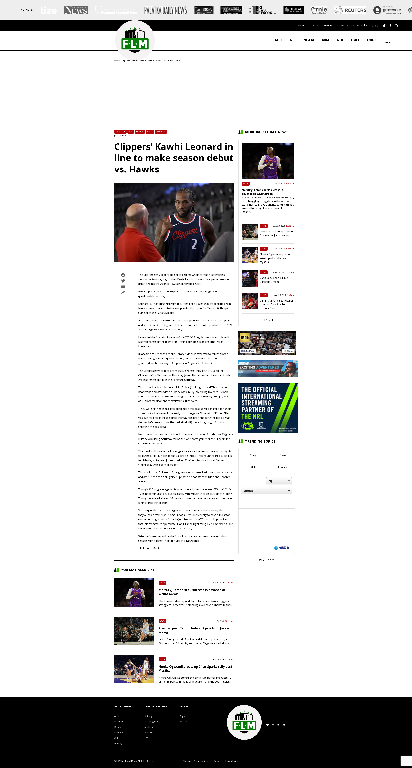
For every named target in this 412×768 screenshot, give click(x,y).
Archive (118, 716)
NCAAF (309, 40)
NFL (293, 40)
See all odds (266, 560)
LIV (146, 738)
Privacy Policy (360, 25)
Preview (139, 132)
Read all (268, 319)
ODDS (371, 40)
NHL (340, 40)
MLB (278, 40)
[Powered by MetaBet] (282, 547)
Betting (148, 716)
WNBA (162, 583)
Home (117, 60)
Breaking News (152, 721)
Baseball (118, 727)
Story (149, 132)
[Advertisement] (206, 95)
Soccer (183, 721)
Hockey (118, 743)
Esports (184, 716)
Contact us (342, 25)
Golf (355, 40)
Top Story (160, 132)
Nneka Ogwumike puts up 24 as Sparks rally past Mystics (275, 258)
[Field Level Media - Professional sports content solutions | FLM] (134, 40)
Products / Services (322, 25)
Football (118, 721)
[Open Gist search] (375, 25)
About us (303, 25)
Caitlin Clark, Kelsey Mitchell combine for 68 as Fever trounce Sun (276, 304)
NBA (325, 40)
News (263, 226)
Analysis (148, 727)
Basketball (120, 132)
